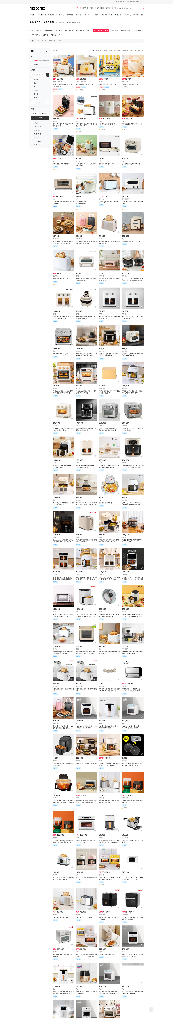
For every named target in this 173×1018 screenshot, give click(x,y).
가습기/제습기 (48, 30)
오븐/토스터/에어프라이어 (74, 22)
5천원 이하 (36, 123)
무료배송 (36, 64)
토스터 (44, 41)
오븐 (38, 41)
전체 (32, 30)
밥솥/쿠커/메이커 (125, 30)
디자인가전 (62, 22)
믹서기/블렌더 (69, 30)
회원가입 (122, 1)
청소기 (89, 30)
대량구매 (85, 8)
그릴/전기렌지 (137, 30)
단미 (35, 87)
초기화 (47, 51)
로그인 (117, 1)
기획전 (97, 8)
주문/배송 (132, 1)
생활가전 (45, 35)
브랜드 (114, 8)
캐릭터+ (91, 8)
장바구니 (139, 1)
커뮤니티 (78, 8)
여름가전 (39, 30)
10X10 (37, 8)
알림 (128, 1)
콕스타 (35, 83)
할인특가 (108, 8)
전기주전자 (114, 30)
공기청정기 (59, 30)
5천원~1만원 (37, 126)
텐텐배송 (41, 61)
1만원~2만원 (37, 130)
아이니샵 (36, 94)
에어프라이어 (52, 41)
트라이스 (36, 79)
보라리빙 (36, 90)
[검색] (140, 8)
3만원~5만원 (37, 137)
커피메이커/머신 (35, 35)
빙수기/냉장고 (80, 30)
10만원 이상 (37, 145)
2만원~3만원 (37, 134)
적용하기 (41, 118)
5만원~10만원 (38, 141)
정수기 (61, 35)
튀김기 (60, 41)
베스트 (102, 8)
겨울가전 (53, 35)
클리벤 (35, 97)
